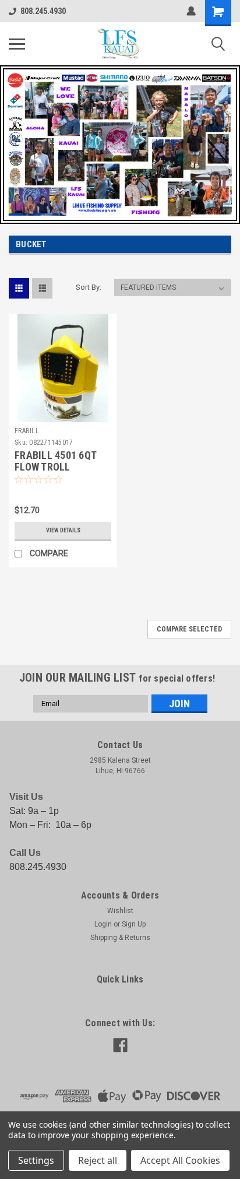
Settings (36, 1160)
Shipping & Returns (120, 938)
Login (103, 924)
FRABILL (27, 431)
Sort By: (88, 287)
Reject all (97, 1160)
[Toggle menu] (17, 44)
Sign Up (134, 924)
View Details (63, 530)
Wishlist (120, 911)
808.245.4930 (43, 11)
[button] (120, 144)
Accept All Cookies (180, 1160)
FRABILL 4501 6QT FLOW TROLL (55, 461)
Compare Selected (189, 629)
